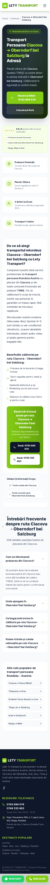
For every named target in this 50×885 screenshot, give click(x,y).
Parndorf (34, 846)
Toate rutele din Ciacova (24, 485)
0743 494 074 (15, 804)
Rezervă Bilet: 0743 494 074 (27, 97)
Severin (14, 853)
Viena (5, 846)
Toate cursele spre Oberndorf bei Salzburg (23, 494)
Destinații (15, 18)
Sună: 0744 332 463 (25, 459)
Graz (11, 846)
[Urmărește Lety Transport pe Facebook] (4, 788)
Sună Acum (39, 879)
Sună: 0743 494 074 (26, 447)
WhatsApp (15, 879)
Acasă (5, 18)
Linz (17, 846)
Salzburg (24, 846)
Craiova (5, 853)
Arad (32, 853)
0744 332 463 (15, 808)
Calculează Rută (25, 110)
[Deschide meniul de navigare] (45, 6)
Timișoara (24, 853)
